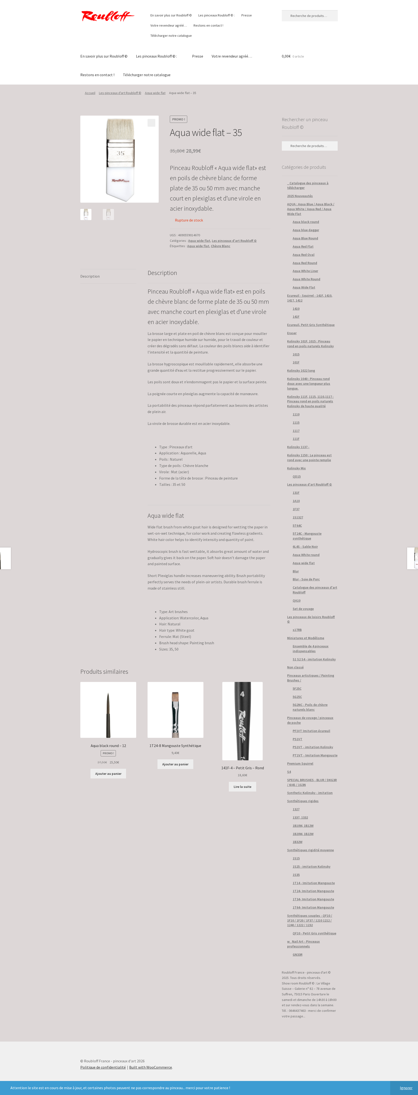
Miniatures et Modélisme (305, 638)
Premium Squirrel (300, 763)
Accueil (90, 93)
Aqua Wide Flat (304, 287)
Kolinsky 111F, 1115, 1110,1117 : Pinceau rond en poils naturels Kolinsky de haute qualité (310, 401)
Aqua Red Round (305, 263)
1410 (296, 308)
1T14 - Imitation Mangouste (314, 883)
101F (296, 362)
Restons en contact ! (208, 25)
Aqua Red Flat (303, 246)
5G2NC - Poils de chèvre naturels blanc (310, 707)
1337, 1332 (300, 817)
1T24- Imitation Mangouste (313, 891)
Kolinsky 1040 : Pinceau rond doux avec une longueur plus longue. (308, 384)
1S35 (296, 875)
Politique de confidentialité (103, 1067)
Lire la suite (242, 786)
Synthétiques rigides (303, 801)
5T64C (297, 525)
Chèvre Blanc (220, 246)
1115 (296, 422)
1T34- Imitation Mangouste (313, 899)
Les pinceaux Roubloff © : (216, 15)
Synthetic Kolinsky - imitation (310, 793)
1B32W (297, 842)
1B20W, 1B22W (303, 834)
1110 (296, 414)
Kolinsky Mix (296, 468)
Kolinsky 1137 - (298, 447)
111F (296, 439)
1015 (296, 354)
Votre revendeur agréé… (168, 25)
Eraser (292, 333)
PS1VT (297, 739)
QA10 (296, 600)
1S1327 (298, 517)
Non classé (295, 667)
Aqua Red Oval (303, 254)
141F (296, 316)
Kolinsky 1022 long (301, 370)
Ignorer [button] (406, 1087)
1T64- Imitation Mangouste (313, 907)
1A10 (296, 501)
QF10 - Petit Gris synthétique (314, 933)
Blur (296, 571)
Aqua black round (306, 222)
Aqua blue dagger (306, 230)
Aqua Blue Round (305, 238)
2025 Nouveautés (300, 196)
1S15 (296, 858)
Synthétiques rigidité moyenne (310, 850)
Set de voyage (303, 609)
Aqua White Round (306, 279)
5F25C (297, 688)
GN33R (297, 954)
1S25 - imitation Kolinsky (311, 866)
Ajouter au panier (108, 773)
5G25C (297, 697)
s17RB (297, 630)
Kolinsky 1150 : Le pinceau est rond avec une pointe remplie (309, 457)
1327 (296, 809)
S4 (289, 771)
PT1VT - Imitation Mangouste (315, 755)
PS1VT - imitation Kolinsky (313, 747)
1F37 (296, 509)
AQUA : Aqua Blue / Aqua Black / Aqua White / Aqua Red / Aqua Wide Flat (310, 209)
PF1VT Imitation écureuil (311, 731)
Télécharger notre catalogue (171, 35)
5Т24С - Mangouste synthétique (307, 535)
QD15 (297, 476)
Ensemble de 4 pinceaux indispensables (310, 648)
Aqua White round (306, 555)
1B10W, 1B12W (303, 825)
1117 (296, 431)
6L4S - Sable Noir (305, 546)
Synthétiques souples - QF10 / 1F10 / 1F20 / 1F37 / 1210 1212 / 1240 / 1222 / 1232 (309, 920)
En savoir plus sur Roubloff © (171, 15)
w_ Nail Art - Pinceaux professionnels (303, 943)
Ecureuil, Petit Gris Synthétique (311, 325)
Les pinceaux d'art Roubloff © (120, 93)
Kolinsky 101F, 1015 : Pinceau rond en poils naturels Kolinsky (310, 343)
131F (296, 492)
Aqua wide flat (155, 93)
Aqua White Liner (305, 271)
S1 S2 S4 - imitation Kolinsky (314, 659)
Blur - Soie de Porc (306, 579)
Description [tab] (90, 276)
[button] (151, 123)
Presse (246, 15)
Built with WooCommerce (150, 1067)
